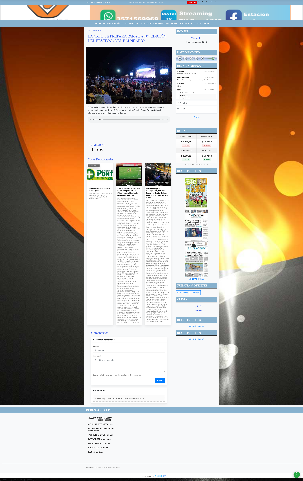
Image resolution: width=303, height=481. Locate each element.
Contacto (171, 23)
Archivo (158, 23)
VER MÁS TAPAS (196, 279)
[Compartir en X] (97, 150)
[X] (204, 2)
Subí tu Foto (182, 292)
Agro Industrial (132, 23)
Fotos (147, 23)
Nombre (96, 346)
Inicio (97, 23)
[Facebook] (208, 2)
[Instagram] (212, 2)
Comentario (97, 356)
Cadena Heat (201, 23)
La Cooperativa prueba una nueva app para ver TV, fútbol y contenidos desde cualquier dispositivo (128, 191)
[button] (185, 2)
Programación (111, 23)
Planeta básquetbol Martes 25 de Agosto (99, 189)
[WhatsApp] (199, 2)
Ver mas (195, 292)
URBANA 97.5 (185, 23)
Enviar (160, 380)
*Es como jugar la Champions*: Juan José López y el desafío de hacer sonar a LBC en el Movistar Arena (157, 193)
